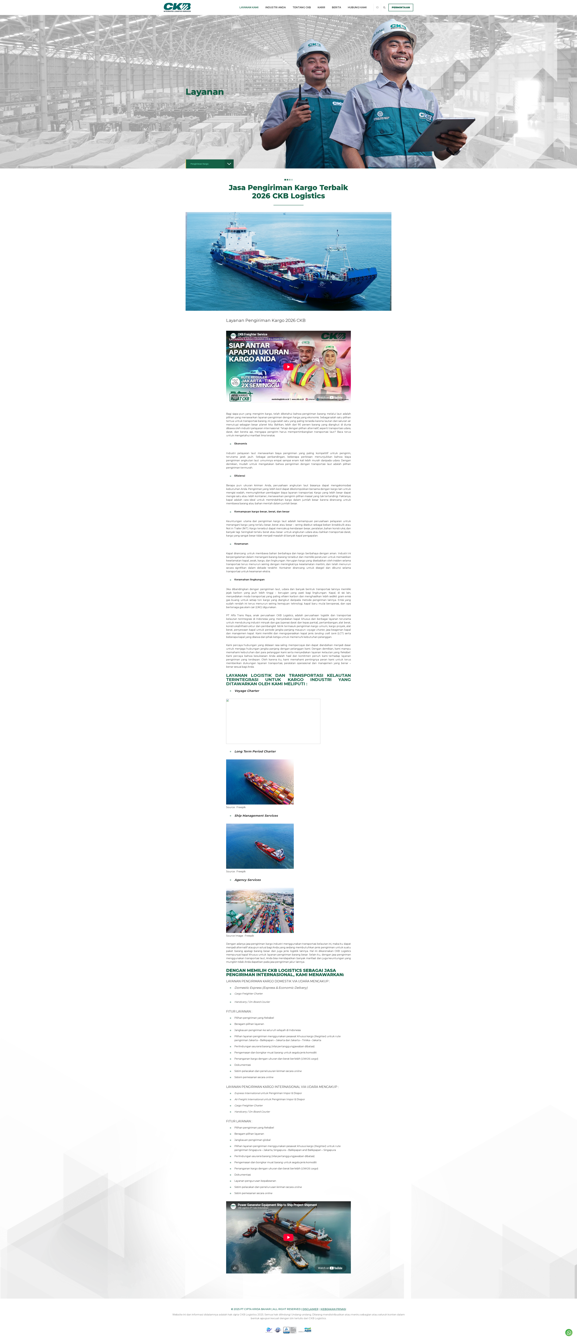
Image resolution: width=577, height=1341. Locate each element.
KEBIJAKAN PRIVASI (333, 1309)
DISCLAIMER (310, 1309)
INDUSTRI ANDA (275, 7)
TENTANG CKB (302, 7)
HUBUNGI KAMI (357, 7)
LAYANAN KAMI (249, 7)
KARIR (321, 7)
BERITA (336, 7)
